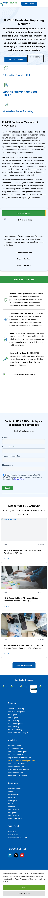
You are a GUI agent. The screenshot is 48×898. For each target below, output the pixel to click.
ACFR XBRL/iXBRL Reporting (18, 752)
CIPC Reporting (13, 727)
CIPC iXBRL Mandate (15, 773)
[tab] (24, 213)
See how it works (15, 59)
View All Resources (24, 665)
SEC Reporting (13, 715)
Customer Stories (14, 789)
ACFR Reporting (13, 718)
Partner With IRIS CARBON (17, 838)
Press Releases (13, 810)
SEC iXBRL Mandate (15, 746)
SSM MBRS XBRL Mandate (17, 776)
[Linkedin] (10, 855)
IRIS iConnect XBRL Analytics (18, 733)
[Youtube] (22, 855)
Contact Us (12, 832)
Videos (10, 804)
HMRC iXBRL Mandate (16, 767)
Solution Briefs (13, 795)
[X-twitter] (16, 855)
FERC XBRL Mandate (15, 749)
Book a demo (35, 57)
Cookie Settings (24, 893)
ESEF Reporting (13, 721)
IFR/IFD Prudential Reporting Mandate (21, 761)
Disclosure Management (16, 712)
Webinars (11, 798)
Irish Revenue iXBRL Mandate (18, 770)
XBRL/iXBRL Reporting (16, 709)
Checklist (11, 807)
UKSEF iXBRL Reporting (16, 764)
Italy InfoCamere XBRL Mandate (19, 758)
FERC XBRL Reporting (15, 724)
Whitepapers (12, 813)
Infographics (12, 801)
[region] (24, 884)
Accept (24, 887)
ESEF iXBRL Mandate (15, 755)
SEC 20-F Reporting (15, 730)
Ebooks (10, 792)
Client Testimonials (15, 819)
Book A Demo (13, 835)
